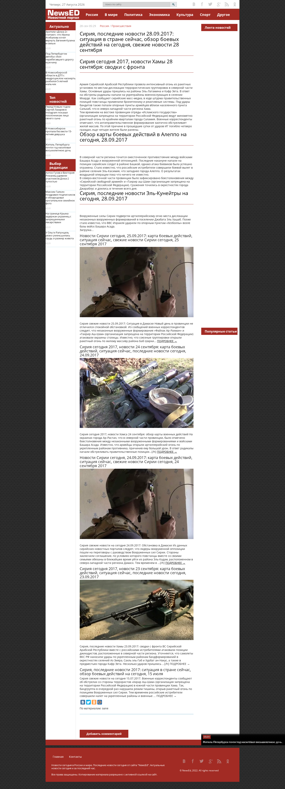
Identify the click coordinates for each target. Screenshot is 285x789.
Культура (184, 14)
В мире (111, 14)
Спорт (205, 14)
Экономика (159, 14)
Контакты (75, 757)
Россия (92, 14)
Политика (133, 14)
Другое (223, 14)
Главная (58, 757)
